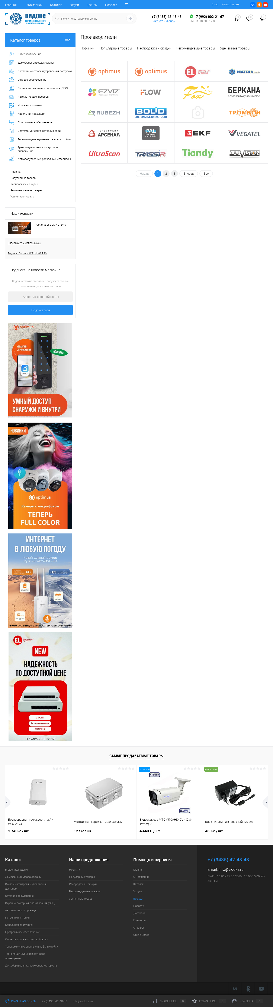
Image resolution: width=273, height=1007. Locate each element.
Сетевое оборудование (19, 895)
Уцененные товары (22, 196)
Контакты (139, 920)
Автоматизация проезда (20, 910)
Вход (215, 4)
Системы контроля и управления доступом (25, 886)
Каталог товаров (25, 40)
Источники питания (17, 917)
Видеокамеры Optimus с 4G (24, 243)
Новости (111, 5)
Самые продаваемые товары (136, 756)
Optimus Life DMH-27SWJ (51, 224)
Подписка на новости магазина (35, 270)
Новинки (15, 171)
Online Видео (141, 934)
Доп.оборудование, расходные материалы (31, 965)
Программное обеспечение (22, 932)
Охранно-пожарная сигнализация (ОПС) (30, 903)
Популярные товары (23, 178)
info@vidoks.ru (231, 869)
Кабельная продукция (19, 924)
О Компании (34, 5)
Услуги (74, 5)
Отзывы (138, 927)
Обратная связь (23, 1001)
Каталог (56, 5)
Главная (11, 5)
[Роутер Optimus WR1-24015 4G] (40, 475)
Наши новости (21, 214)
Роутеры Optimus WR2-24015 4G (27, 253)
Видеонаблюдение (17, 869)
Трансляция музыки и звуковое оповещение (25, 956)
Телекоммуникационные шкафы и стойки (31, 946)
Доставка (139, 913)
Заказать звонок (163, 21)
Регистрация (231, 4)
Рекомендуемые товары (26, 190)
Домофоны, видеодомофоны (23, 876)
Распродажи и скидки (24, 184)
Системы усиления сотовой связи (26, 939)
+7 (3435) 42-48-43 (54, 1001)
